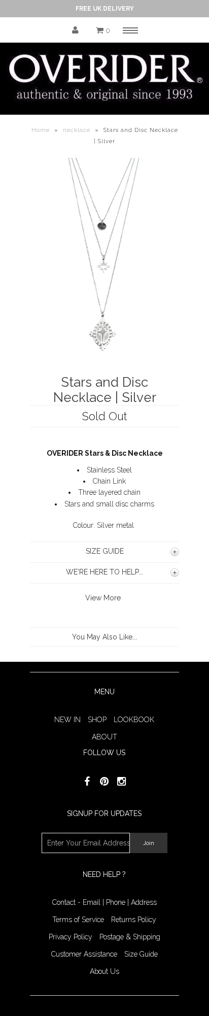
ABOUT (104, 737)
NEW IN (67, 720)
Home (40, 130)
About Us (104, 971)
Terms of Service (78, 920)
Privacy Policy (70, 937)
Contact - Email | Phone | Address (104, 902)
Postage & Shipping (129, 937)
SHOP (97, 720)
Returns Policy (133, 920)
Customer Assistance (84, 954)
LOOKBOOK (134, 720)
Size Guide (141, 954)
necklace (76, 130)
